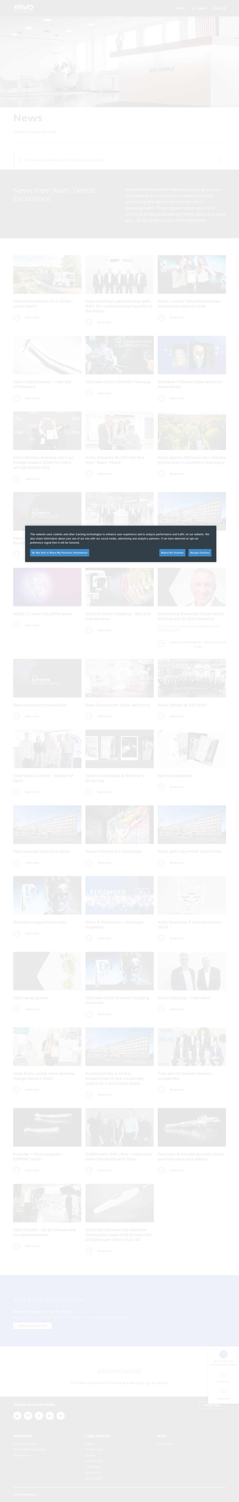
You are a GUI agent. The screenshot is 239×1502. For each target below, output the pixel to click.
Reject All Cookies (172, 552)
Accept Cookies (200, 552)
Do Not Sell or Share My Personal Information (60, 552)
